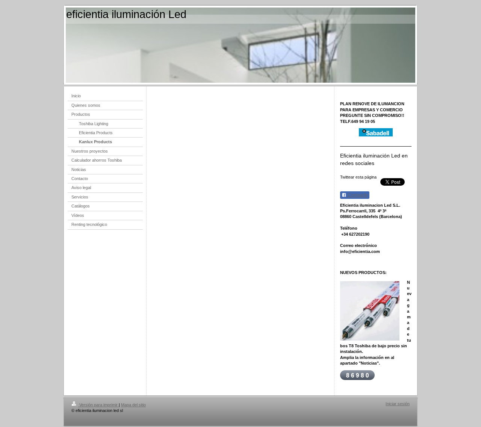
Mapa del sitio (133, 405)
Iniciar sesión (398, 403)
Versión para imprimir (98, 405)
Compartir (357, 195)
